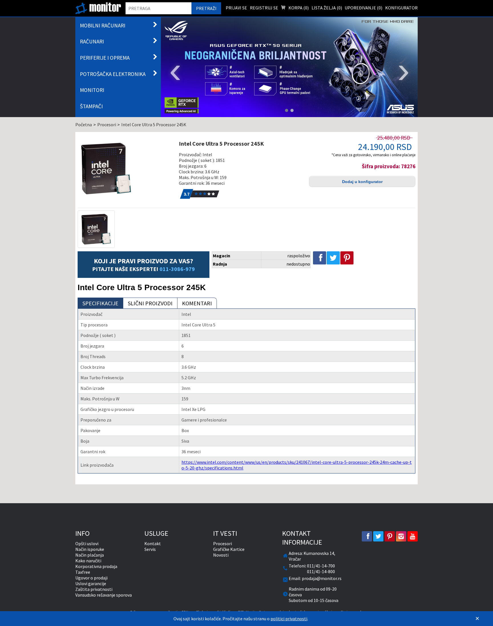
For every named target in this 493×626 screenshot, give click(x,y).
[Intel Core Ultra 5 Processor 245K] (125, 168)
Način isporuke (89, 549)
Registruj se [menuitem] (264, 8)
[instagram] (401, 536)
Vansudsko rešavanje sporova (103, 595)
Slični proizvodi (150, 303)
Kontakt (152, 543)
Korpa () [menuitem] (298, 8)
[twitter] (378, 536)
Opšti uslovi (86, 543)
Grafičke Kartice (229, 549)
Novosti (221, 555)
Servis (150, 549)
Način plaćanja (89, 555)
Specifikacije (100, 303)
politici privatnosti (288, 618)
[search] (158, 8)
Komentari (197, 303)
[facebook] (367, 536)
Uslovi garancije (90, 583)
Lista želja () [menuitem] (327, 8)
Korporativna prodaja (96, 566)
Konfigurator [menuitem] (401, 8)
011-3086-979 (177, 268)
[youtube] (412, 536)
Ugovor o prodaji (91, 578)
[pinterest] (390, 536)
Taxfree (82, 572)
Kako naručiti (88, 560)
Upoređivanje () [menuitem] (363, 8)
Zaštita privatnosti (93, 589)
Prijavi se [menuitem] (236, 8)
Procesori (222, 543)
